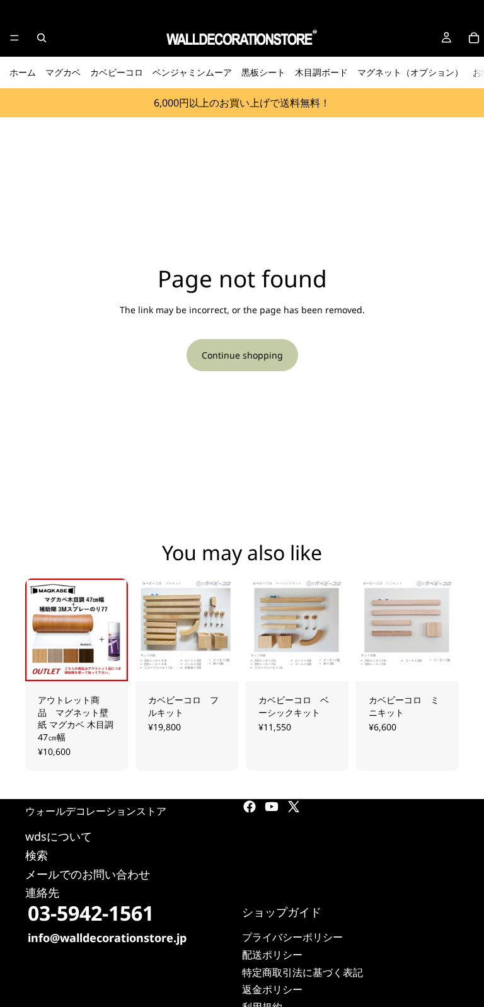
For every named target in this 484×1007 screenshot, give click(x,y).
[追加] (218, 661)
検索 (36, 854)
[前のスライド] (39, 629)
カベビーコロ (116, 72)
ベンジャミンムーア (192, 72)
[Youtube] (271, 806)
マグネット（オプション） (410, 72)
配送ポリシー (272, 955)
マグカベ (63, 72)
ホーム (22, 72)
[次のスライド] (114, 629)
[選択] (108, 661)
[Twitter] (293, 806)
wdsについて (58, 836)
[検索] (41, 38)
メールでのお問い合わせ (87, 873)
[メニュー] (14, 37)
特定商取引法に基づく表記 (302, 972)
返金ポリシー (272, 989)
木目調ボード (321, 72)
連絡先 (42, 892)
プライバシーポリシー (292, 937)
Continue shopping (242, 355)
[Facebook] (249, 806)
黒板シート (263, 72)
